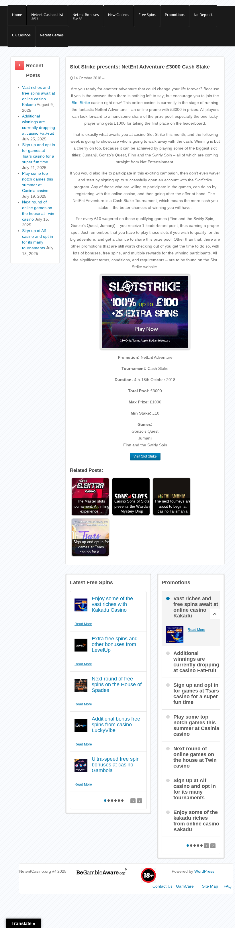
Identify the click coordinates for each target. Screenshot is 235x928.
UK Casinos (21, 35)
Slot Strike (81, 102)
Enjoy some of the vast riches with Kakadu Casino (112, 604)
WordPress (204, 871)
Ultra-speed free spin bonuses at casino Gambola (116, 764)
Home (17, 15)
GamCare (185, 886)
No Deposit (203, 15)
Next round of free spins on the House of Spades (117, 684)
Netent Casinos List (47, 16)
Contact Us (162, 886)
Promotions (175, 15)
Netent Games (52, 35)
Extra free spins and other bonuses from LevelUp (115, 644)
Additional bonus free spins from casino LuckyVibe (116, 724)
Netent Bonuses (86, 16)
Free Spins (147, 15)
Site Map (210, 886)
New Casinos (118, 15)
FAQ (228, 886)
